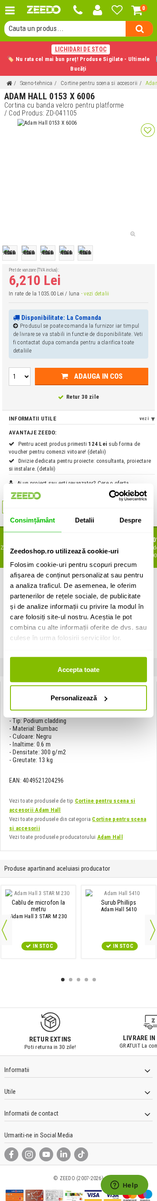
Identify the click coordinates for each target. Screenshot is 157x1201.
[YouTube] (46, 1154)
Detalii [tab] (85, 519)
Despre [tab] (130, 519)
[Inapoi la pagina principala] (9, 83)
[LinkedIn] (64, 1154)
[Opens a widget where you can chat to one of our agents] (124, 1186)
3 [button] (78, 979)
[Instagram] (29, 1154)
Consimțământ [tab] (32, 519)
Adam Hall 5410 (119, 906)
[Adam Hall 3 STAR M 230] (38, 893)
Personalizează (74, 698)
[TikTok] (81, 1154)
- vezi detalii (95, 293)
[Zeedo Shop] (44, 9)
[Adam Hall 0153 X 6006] (10, 253)
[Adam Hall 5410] (118, 893)
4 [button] (86, 979)
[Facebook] (11, 1154)
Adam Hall (110, 837)
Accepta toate (78, 669)
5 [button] (94, 979)
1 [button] (63, 979)
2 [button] (70, 979)
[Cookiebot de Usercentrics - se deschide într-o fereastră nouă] (111, 496)
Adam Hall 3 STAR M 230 (38, 909)
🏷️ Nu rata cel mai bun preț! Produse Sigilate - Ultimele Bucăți (78, 59)
